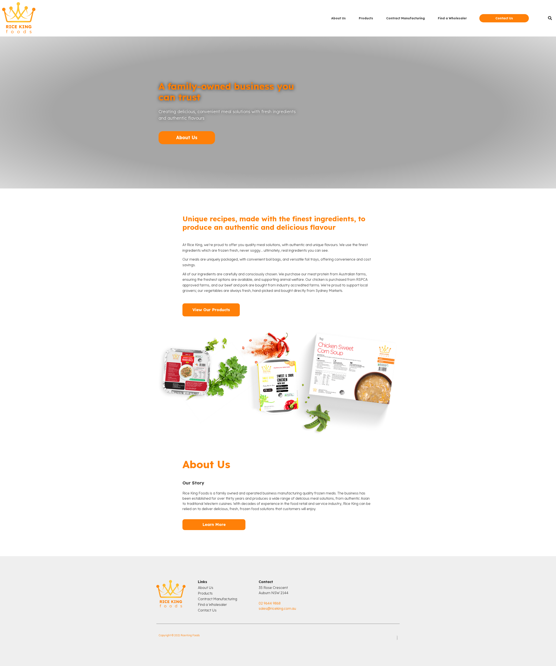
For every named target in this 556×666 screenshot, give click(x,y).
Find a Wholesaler (452, 18)
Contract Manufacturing (405, 18)
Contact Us (207, 610)
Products (366, 18)
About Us (338, 18)
